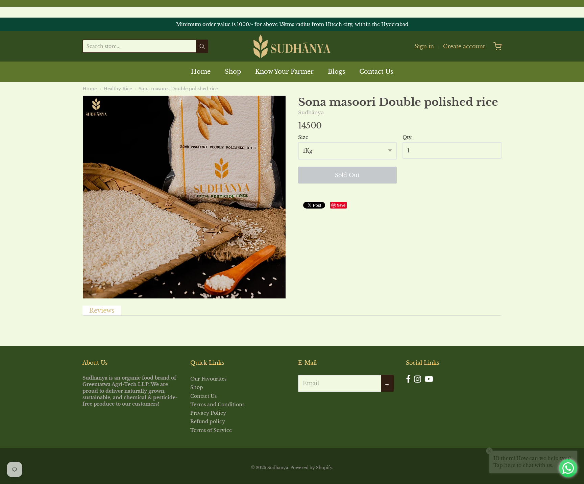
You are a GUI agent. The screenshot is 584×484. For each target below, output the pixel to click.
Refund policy (207, 421)
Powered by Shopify (311, 467)
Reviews (101, 310)
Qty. (408, 137)
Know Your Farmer (284, 71)
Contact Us (376, 71)
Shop (233, 71)
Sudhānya (311, 112)
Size (303, 137)
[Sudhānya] (292, 46)
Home (201, 71)
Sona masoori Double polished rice (178, 89)
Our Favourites (208, 379)
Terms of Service (211, 430)
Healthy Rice (117, 89)
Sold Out (347, 175)
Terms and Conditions (217, 405)
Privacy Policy (208, 413)
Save (341, 205)
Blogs (336, 71)
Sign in (424, 46)
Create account (464, 46)
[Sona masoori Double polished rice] (184, 197)
